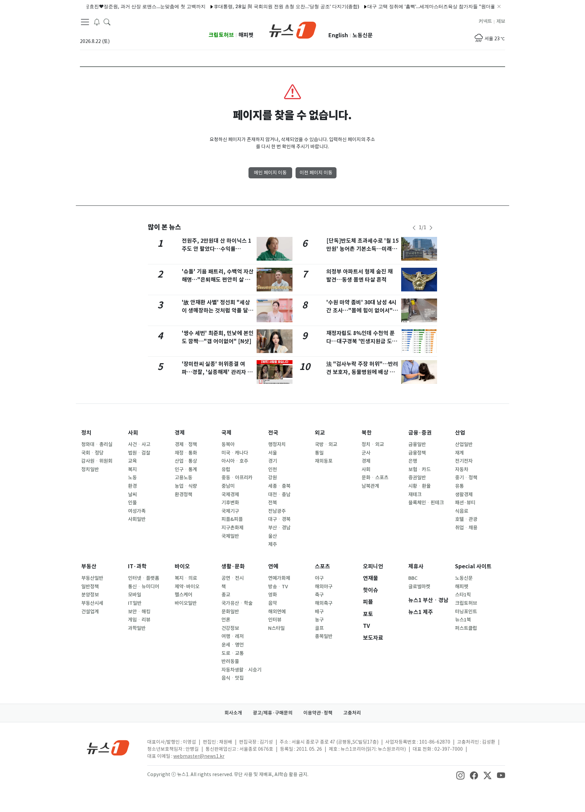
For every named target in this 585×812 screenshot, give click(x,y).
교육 (132, 461)
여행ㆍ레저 (232, 636)
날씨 (132, 494)
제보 (500, 21)
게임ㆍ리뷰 (139, 620)
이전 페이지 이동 (316, 173)
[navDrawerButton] (85, 22)
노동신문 (362, 35)
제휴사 (416, 566)
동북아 (228, 444)
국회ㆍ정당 (92, 453)
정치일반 (90, 469)
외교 (320, 432)
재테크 (414, 494)
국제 (226, 432)
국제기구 (230, 511)
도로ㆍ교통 (232, 653)
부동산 (88, 566)
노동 (132, 478)
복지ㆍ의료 (186, 578)
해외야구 (323, 587)
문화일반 (230, 612)
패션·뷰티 (465, 503)
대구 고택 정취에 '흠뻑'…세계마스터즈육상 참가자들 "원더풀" (419, 6)
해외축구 (323, 603)
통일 (319, 453)
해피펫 (246, 35)
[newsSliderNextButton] (431, 228)
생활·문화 (233, 566)
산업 (460, 432)
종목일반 (323, 636)
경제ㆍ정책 (186, 444)
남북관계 (370, 486)
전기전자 (464, 461)
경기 (272, 461)
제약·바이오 (187, 587)
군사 (366, 453)
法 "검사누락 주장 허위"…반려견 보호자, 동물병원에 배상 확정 (362, 372)
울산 (272, 536)
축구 (319, 595)
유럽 (225, 469)
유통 (459, 486)
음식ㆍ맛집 (232, 678)
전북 (272, 503)
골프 (319, 628)
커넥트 (485, 21)
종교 (225, 595)
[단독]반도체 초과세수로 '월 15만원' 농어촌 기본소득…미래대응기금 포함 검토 (362, 249)
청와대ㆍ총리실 (96, 444)
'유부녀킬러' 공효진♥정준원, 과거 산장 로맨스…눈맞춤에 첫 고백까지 (118, 6)
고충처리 (352, 713)
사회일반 (137, 519)
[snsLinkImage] (460, 775)
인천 (272, 469)
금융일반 (417, 444)
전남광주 (277, 511)
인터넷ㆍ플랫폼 (143, 578)
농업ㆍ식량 (186, 486)
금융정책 (417, 453)
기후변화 (230, 503)
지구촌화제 (232, 528)
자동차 (461, 469)
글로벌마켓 (419, 587)
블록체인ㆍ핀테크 (426, 503)
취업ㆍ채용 (466, 528)
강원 (272, 478)
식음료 (461, 511)
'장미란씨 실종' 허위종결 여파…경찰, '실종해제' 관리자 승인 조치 (217, 372)
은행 (412, 461)
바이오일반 (186, 603)
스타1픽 (463, 595)
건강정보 (230, 628)
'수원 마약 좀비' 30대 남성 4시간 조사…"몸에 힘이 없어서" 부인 (361, 310)
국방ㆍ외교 (326, 444)
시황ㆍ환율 (419, 486)
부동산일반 (92, 578)
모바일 (134, 595)
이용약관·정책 (317, 713)
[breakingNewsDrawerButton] (96, 22)
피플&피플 (232, 519)
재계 (459, 453)
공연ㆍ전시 (232, 578)
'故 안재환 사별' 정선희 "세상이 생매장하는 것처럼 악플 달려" (216, 310)
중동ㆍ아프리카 (237, 478)
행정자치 (277, 444)
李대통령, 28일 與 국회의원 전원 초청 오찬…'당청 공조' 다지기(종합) (273, 6)
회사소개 (233, 713)
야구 (319, 578)
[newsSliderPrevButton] (414, 228)
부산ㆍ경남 (279, 528)
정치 (86, 432)
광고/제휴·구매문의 (272, 713)
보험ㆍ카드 (419, 469)
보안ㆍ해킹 (139, 612)
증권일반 (417, 478)
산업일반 (464, 444)
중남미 (228, 486)
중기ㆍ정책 (466, 478)
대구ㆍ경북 (279, 519)
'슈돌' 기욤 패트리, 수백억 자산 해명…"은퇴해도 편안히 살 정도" (218, 279)
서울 (272, 453)
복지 (132, 469)
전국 (273, 432)
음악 (272, 603)
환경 (132, 486)
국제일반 (230, 536)
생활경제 (464, 494)
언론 (225, 620)
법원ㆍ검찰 (139, 453)
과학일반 (137, 628)
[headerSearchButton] (107, 22)
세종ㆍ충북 (279, 486)
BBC (412, 578)
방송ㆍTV (278, 587)
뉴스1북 (463, 620)
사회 (133, 432)
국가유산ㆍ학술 (237, 603)
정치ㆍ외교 (373, 444)
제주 (272, 544)
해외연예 (277, 612)
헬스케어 (183, 595)
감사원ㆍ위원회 (96, 461)
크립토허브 (221, 35)
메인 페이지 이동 (270, 173)
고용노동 (183, 478)
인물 (132, 503)
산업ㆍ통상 (186, 461)
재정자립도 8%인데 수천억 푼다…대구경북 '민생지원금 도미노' (361, 341)
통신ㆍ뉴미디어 (143, 587)
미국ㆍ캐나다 (234, 453)
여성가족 (137, 511)
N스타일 (276, 628)
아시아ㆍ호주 (234, 461)
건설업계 (90, 612)
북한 (367, 432)
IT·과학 (137, 566)
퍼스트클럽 (466, 628)
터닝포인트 (466, 612)
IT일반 (135, 603)
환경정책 (183, 494)
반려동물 (230, 661)
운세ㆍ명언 (232, 645)
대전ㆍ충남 (279, 494)
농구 (319, 620)
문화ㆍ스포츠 (375, 478)
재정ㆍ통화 (186, 453)
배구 (319, 612)
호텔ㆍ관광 (466, 519)
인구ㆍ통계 (186, 469)
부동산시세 (92, 603)
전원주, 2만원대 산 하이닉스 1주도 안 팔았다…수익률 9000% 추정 (216, 249)
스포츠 (322, 566)
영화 (272, 595)
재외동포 (323, 461)
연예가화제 (279, 578)
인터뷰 (274, 620)
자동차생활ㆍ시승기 (241, 670)
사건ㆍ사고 (139, 444)
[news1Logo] (108, 747)
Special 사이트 (473, 566)
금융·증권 (420, 432)
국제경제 (230, 494)
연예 (273, 566)
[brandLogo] (292, 29)
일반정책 (90, 587)
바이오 (182, 566)
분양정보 (90, 595)
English (338, 35)
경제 (180, 432)
